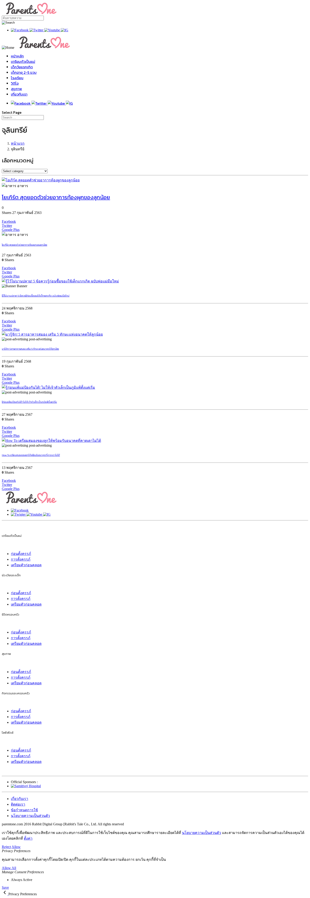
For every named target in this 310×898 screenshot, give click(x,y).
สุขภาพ (16, 89)
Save (5, 887)
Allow (16, 847)
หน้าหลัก (17, 56)
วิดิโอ (15, 83)
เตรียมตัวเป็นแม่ (23, 61)
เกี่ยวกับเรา (19, 94)
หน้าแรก (18, 143)
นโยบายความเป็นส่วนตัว (30, 816)
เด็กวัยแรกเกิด (22, 67)
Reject (6, 847)
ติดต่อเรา (18, 804)
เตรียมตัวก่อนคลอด (26, 565)
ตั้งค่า (28, 838)
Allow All (9, 868)
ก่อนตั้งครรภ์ (21, 554)
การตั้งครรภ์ (20, 559)
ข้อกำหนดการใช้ (24, 810)
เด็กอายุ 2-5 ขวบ (24, 72)
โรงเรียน (17, 78)
